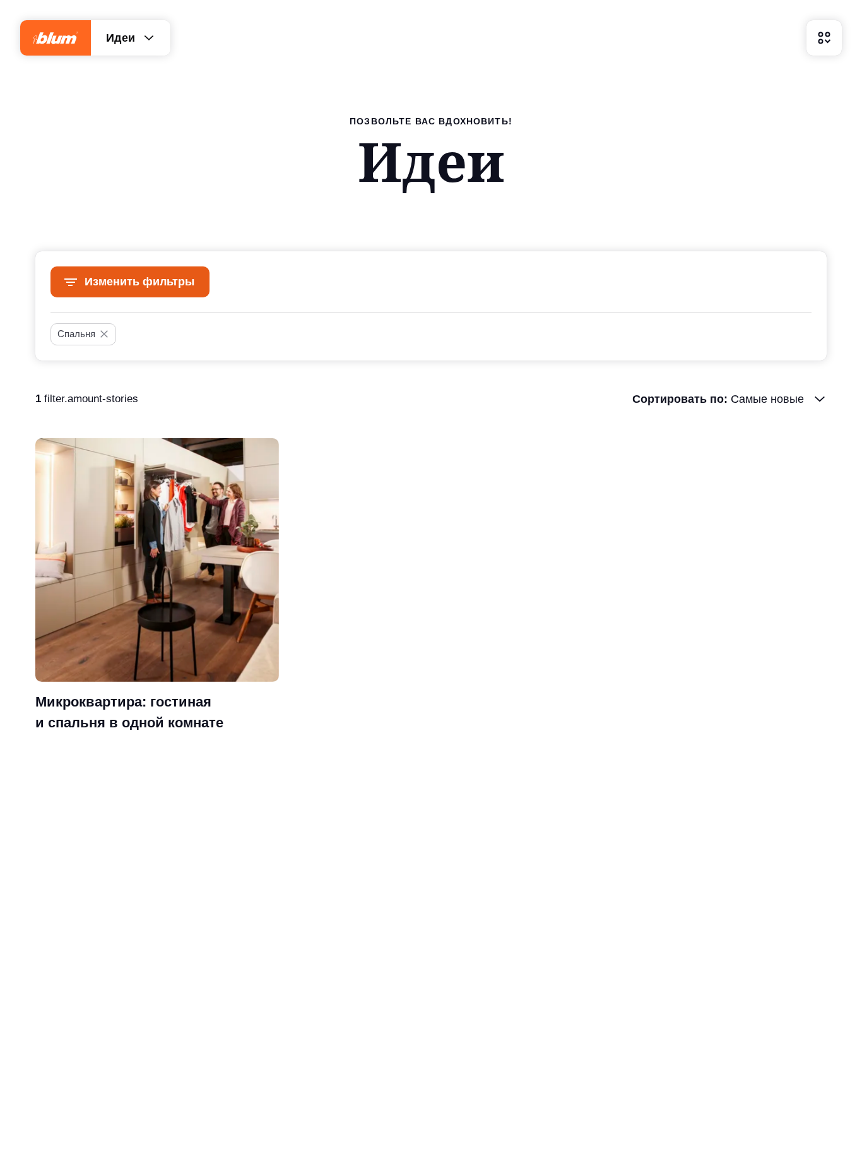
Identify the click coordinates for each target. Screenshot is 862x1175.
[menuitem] (824, 38)
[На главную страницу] (55, 38)
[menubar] (824, 38)
